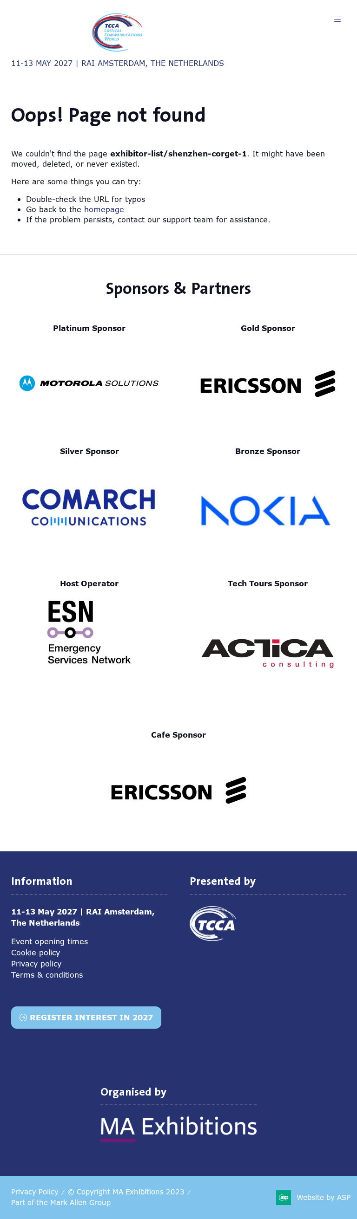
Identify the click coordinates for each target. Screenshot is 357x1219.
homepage (104, 209)
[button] (337, 19)
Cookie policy (35, 952)
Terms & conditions (47, 975)
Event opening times (49, 941)
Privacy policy (36, 964)
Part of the (61, 1202)
